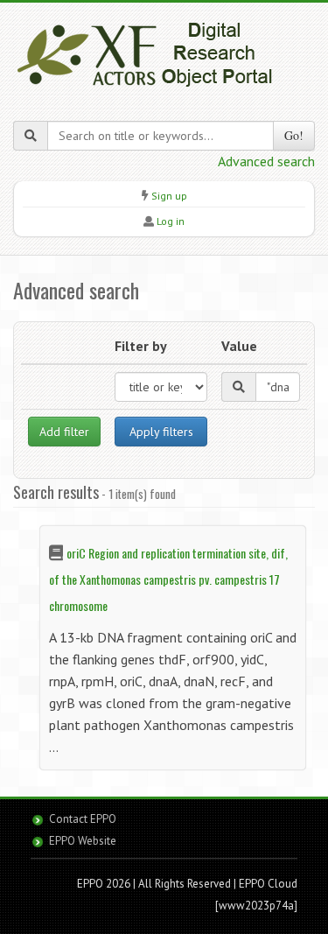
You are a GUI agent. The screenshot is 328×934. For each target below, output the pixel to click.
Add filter (64, 431)
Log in (171, 221)
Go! (294, 135)
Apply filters (161, 431)
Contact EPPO (82, 818)
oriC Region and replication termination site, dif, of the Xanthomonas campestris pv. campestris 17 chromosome (168, 579)
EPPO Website (82, 840)
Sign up (169, 195)
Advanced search (266, 161)
